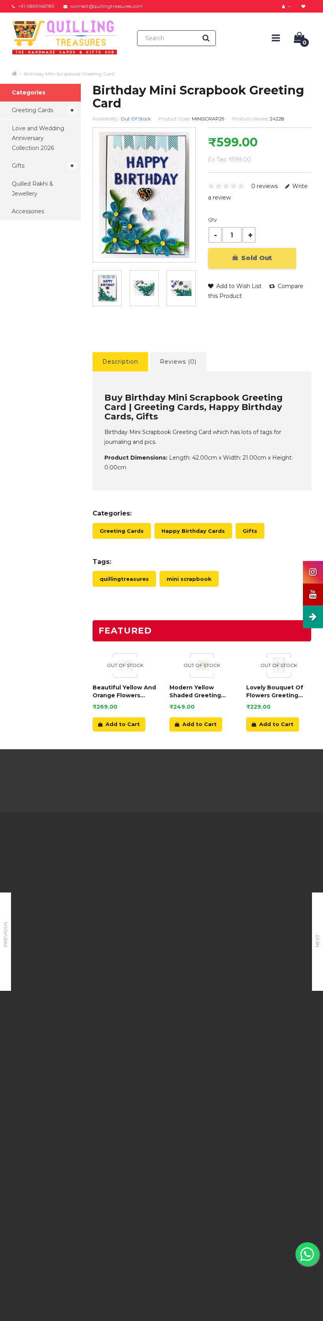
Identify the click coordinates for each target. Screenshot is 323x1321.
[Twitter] (254, 1142)
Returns (152, 883)
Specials (204, 886)
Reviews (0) (178, 361)
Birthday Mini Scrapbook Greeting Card (69, 74)
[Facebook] (238, 1142)
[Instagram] (304, 1159)
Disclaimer (104, 945)
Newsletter (208, 896)
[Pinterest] (287, 1142)
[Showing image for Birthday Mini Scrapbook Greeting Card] (144, 288)
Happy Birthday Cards (193, 531)
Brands (202, 857)
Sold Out (255, 258)
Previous (5, 934)
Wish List (154, 903)
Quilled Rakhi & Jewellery (32, 188)
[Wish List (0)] (304, 6)
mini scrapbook (189, 579)
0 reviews (264, 186)
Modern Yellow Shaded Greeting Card (195, 691)
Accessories (28, 211)
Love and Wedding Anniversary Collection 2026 (38, 138)
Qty (212, 219)
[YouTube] (304, 1142)
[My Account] (287, 6)
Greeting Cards (32, 110)
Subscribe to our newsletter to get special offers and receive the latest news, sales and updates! (278, 884)
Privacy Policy (109, 886)
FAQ (96, 935)
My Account (158, 874)
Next (317, 941)
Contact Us (156, 864)
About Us (102, 857)
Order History (159, 893)
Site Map (205, 906)
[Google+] (271, 1142)
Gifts (18, 165)
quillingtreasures (124, 579)
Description (120, 361)
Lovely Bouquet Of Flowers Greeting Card (274, 691)
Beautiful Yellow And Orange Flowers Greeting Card (124, 691)
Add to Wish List (238, 286)
